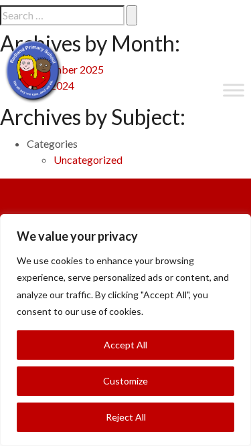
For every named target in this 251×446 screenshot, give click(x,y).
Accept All (125, 344)
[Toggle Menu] (233, 90)
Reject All (126, 417)
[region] (125, 330)
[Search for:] (62, 15)
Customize (125, 380)
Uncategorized (88, 159)
